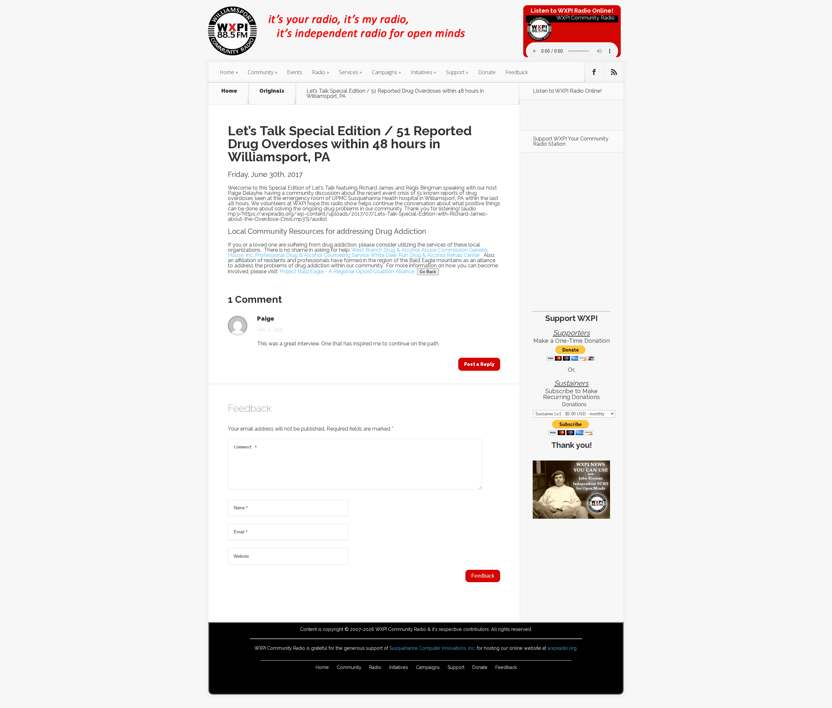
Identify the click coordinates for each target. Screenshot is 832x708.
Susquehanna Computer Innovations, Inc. (432, 648)
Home (227, 72)
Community (260, 72)
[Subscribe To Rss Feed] (614, 72)
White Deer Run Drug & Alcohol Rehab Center (425, 255)
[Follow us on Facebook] (594, 72)
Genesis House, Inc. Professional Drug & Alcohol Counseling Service (358, 252)
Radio (318, 72)
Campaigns (384, 72)
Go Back (428, 271)
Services (348, 72)
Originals (271, 91)
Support (455, 72)
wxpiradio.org (562, 648)
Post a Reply (479, 364)
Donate (487, 72)
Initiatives (421, 72)
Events (294, 72)
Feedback (516, 72)
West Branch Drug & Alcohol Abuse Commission (409, 250)
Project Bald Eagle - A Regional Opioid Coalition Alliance (347, 271)
